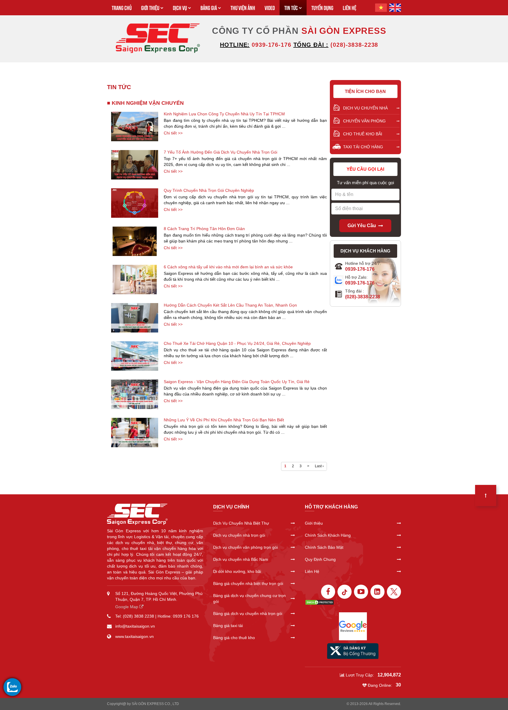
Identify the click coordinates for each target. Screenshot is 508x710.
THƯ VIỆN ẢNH (242, 7)
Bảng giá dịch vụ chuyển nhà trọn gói (247, 613)
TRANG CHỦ (122, 7)
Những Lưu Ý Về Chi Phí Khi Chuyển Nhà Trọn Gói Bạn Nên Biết (224, 420)
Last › (319, 466)
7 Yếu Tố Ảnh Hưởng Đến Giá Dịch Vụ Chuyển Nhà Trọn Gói (220, 152)
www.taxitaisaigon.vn (134, 636)
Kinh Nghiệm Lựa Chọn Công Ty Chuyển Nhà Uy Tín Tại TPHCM (224, 114)
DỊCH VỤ (180, 7)
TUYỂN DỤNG (322, 7)
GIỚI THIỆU (150, 7)
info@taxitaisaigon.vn (135, 626)
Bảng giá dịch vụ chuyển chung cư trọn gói (249, 598)
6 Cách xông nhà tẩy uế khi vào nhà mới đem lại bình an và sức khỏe (228, 267)
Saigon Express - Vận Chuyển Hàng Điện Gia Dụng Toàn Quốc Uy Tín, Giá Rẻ (237, 381)
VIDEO (270, 7)
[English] (395, 8)
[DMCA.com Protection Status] (319, 601)
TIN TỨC (291, 7)
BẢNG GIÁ (208, 7)
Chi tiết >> (173, 133)
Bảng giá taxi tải (228, 625)
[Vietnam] (381, 8)
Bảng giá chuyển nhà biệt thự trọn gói (248, 583)
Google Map (127, 606)
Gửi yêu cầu (361, 225)
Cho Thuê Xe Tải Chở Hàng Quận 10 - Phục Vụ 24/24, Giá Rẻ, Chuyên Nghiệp (237, 343)
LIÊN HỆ (349, 7)
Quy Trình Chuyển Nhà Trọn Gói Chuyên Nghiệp (209, 190)
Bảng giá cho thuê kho (234, 637)
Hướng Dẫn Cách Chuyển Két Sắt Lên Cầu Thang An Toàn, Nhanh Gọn (230, 305)
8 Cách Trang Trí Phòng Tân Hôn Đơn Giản (204, 228)
